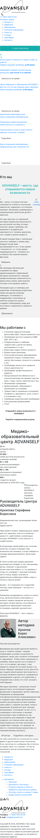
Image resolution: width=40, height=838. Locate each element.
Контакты (8, 40)
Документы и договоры (19, 784)
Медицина (8, 25)
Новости (8, 32)
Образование (9, 27)
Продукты (8, 22)
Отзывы (7, 35)
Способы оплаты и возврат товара (23, 792)
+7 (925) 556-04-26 (8, 17)
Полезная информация (13, 30)
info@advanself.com (14, 817)
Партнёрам (9, 37)
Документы (9, 779)
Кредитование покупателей (20, 795)
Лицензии (13, 782)
